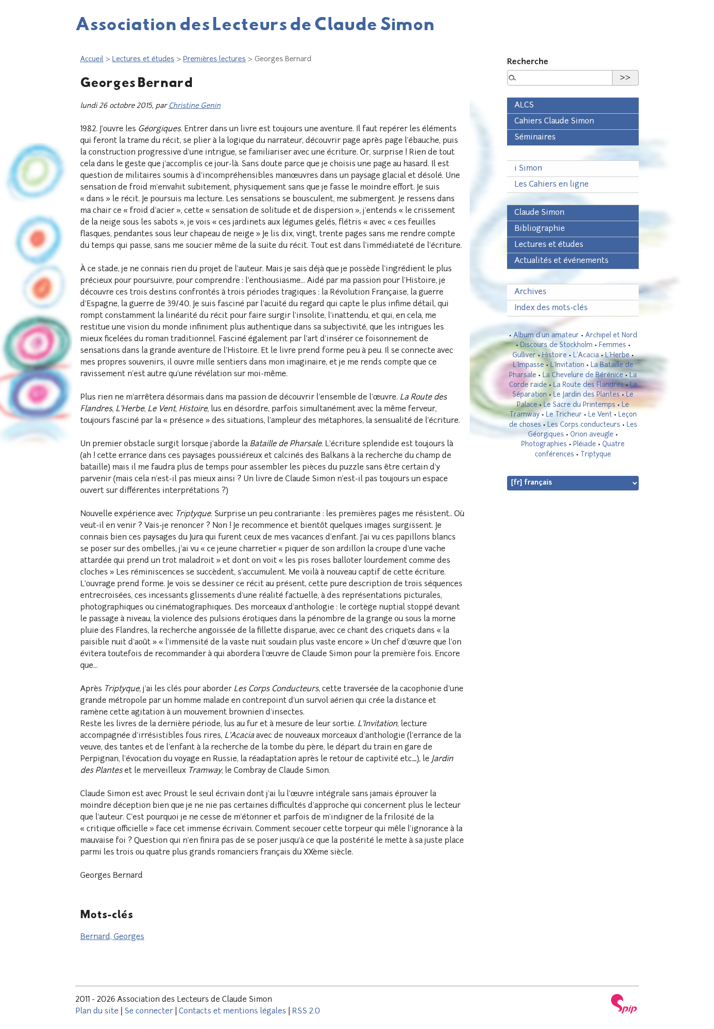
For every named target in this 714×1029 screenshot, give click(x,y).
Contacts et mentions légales (232, 1011)
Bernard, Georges (112, 937)
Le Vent (600, 415)
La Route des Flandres (588, 385)
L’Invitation (567, 365)
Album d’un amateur (546, 335)
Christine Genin (195, 106)
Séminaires (535, 137)
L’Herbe (617, 355)
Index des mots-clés (551, 308)
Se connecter (148, 1011)
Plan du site (97, 1011)
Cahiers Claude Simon (554, 121)
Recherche (527, 62)
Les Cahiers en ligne (551, 185)
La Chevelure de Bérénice (583, 375)
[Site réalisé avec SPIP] (624, 1003)
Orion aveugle (591, 435)
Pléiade (584, 444)
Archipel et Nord (611, 335)
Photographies (544, 444)
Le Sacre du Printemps (579, 405)
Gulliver (524, 355)
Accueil (91, 59)
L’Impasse (528, 365)
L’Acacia (586, 355)
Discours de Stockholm (556, 345)
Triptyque (595, 455)
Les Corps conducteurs (583, 425)
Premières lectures (214, 59)
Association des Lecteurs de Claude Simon (255, 23)
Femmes (612, 345)
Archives (530, 292)
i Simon (528, 169)
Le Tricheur (564, 415)
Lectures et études (143, 59)
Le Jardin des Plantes (586, 395)
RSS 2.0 (306, 1011)
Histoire (554, 355)
